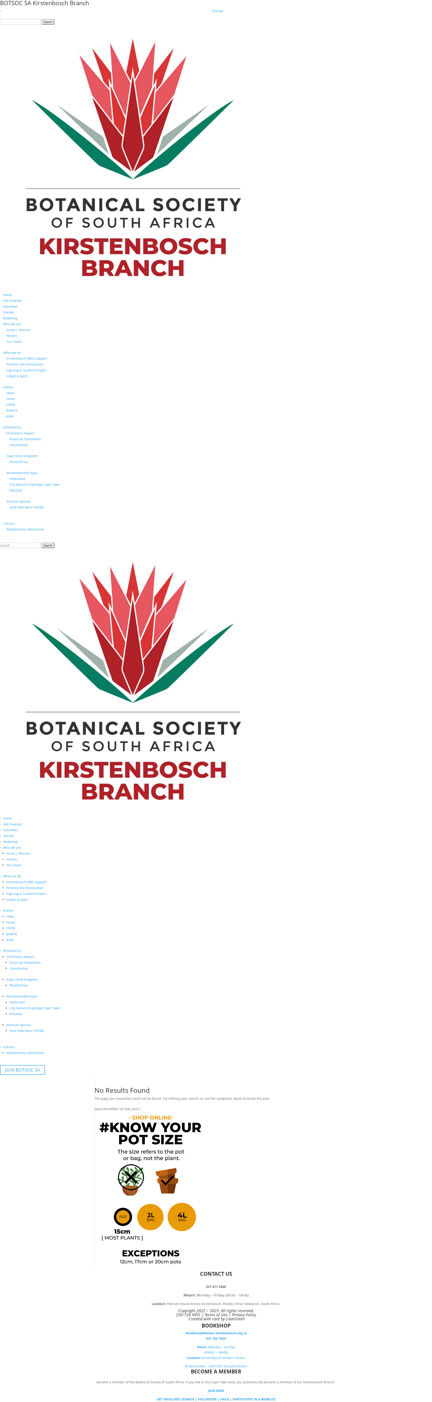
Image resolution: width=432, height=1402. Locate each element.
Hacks (10, 399)
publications (237, 1366)
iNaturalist (17, 478)
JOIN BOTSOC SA (22, 1070)
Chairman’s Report (20, 433)
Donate (8, 312)
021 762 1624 (216, 1338)
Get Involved (12, 300)
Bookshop (10, 318)
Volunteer (10, 306)
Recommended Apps (22, 473)
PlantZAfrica (18, 462)
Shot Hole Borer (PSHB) (26, 507)
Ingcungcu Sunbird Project (26, 370)
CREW (10, 404)
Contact (9, 523)
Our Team (13, 341)
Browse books (196, 1366)
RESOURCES (12, 427)
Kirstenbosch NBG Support (26, 358)
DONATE (187, 1399)
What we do (12, 352)
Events (8, 387)
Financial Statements (25, 439)
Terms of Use (216, 1314)
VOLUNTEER (207, 1399)
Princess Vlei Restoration (24, 364)
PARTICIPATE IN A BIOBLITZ (254, 1399)
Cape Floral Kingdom (22, 456)
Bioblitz (12, 410)
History (11, 336)
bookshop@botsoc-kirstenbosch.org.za (216, 1333)
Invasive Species (18, 501)
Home (7, 295)
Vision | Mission (18, 330)
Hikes (10, 393)
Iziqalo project (17, 376)
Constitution (18, 445)
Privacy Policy (244, 1314)
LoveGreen (235, 1318)
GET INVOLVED (168, 1399)
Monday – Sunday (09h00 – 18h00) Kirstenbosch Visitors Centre (216, 1352)
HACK (224, 1399)
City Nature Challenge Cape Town (34, 484)
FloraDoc (15, 490)
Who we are (12, 324)
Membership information (25, 529)
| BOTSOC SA (217, 1366)
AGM (10, 416)
